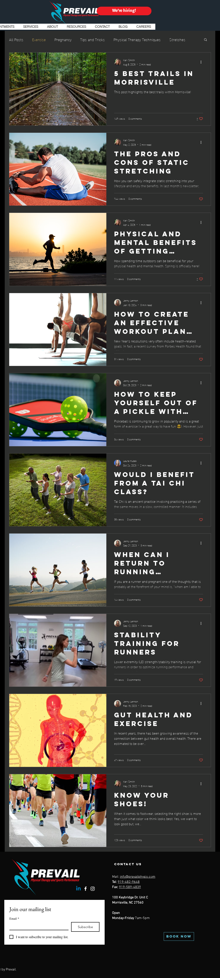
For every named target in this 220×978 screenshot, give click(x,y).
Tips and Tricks (92, 39)
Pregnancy (63, 39)
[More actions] (202, 62)
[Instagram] (92, 888)
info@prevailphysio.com (137, 877)
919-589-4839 (130, 887)
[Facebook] (85, 888)
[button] (205, 40)
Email (14, 918)
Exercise (39, 39)
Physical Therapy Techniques (137, 39)
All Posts (16, 39)
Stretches (177, 39)
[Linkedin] (78, 888)
